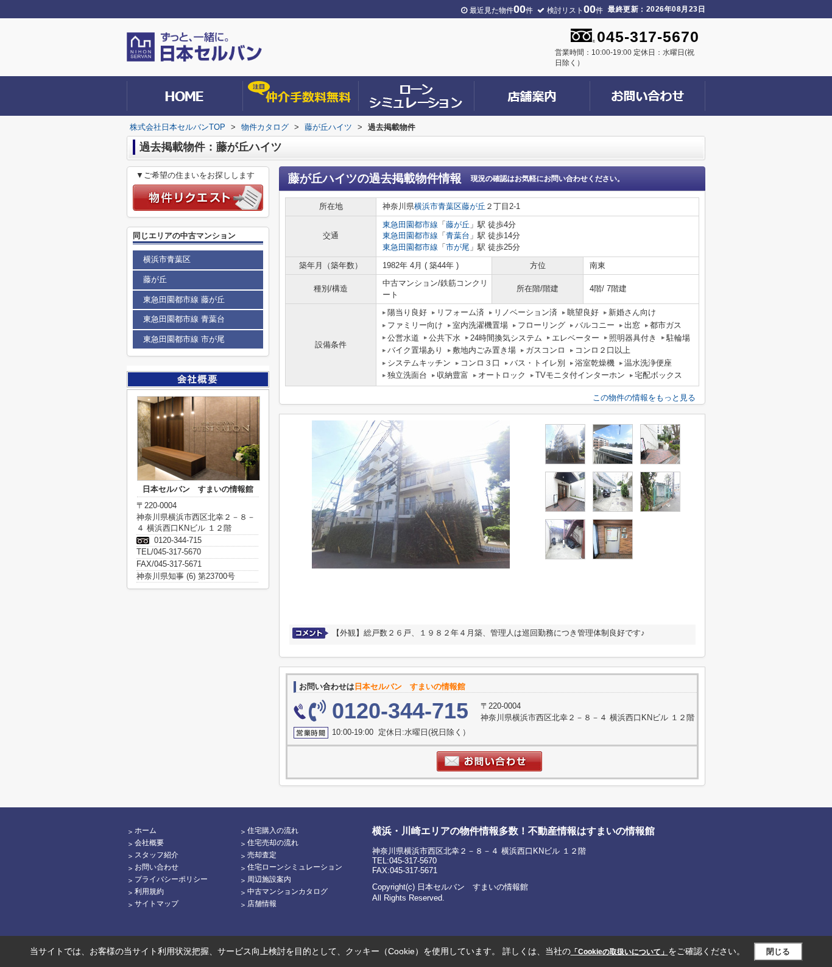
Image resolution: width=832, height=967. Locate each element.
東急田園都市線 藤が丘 (184, 299)
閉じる (778, 951)
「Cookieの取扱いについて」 (619, 952)
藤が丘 (473, 206)
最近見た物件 (501, 10)
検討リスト (575, 10)
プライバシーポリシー (171, 879)
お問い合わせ (156, 867)
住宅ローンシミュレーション (294, 867)
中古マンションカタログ (287, 891)
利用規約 (149, 891)
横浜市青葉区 (438, 206)
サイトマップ (156, 903)
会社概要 (149, 842)
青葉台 (458, 235)
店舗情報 (262, 903)
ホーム (146, 830)
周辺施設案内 (269, 879)
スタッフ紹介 (156, 855)
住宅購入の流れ (272, 830)
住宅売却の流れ (272, 842)
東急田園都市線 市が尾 (184, 339)
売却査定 (262, 855)
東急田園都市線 (410, 224)
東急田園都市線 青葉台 (184, 319)
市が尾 (458, 247)
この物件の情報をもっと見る (644, 397)
